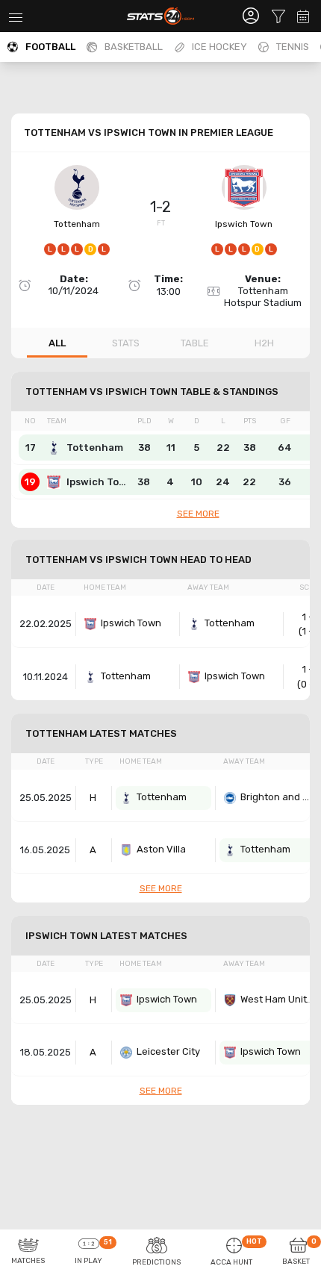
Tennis (292, 46)
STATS (126, 343)
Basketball (134, 46)
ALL (57, 343)
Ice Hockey (219, 46)
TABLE (195, 343)
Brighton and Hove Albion (277, 796)
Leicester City (168, 1051)
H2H (264, 343)
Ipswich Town (243, 224)
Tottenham (77, 224)
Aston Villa (161, 849)
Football (50, 46)
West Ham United (277, 999)
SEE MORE (198, 513)
